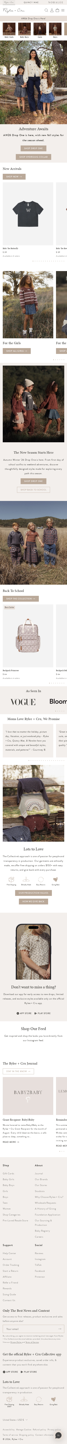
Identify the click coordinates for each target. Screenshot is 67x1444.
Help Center (9, 1253)
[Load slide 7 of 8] (62, 683)
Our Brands (41, 1179)
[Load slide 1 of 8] (49, 683)
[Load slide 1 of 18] (29, 760)
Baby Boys (24, 37)
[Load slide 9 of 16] (49, 261)
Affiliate (7, 1277)
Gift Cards (8, 1173)
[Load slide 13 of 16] (58, 261)
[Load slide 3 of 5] (60, 711)
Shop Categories (11, 1214)
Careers (39, 1237)
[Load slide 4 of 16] (39, 261)
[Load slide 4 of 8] (56, 683)
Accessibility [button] (9, 1430)
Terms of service (10, 1435)
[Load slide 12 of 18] (52, 760)
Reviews (39, 1253)
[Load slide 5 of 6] (62, 359)
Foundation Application (47, 1214)
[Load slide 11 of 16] (54, 261)
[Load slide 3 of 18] (33, 760)
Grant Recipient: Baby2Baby (18, 1120)
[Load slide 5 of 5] (64, 711)
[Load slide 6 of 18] (39, 760)
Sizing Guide (9, 1294)
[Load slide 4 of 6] (60, 359)
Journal (39, 1173)
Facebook (40, 1271)
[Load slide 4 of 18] (35, 760)
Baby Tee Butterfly (10, 248)
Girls (40, 37)
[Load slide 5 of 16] (41, 261)
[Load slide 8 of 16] (47, 261)
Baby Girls (9, 37)
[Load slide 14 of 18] (56, 760)
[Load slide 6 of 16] (43, 261)
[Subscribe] (59, 1329)
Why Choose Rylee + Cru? (49, 1197)
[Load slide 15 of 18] (58, 760)
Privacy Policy (16, 1342)
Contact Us (9, 1300)
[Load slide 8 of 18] (43, 760)
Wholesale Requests (45, 1203)
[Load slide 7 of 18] (41, 760)
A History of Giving (45, 1208)
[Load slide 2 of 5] (58, 711)
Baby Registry (42, 1231)
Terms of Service (32, 1342)
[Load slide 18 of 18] (64, 760)
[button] (63, 10)
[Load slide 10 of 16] (52, 261)
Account (7, 1259)
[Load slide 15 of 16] (62, 261)
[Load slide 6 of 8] (60, 683)
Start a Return (10, 1271)
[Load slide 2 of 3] (62, 1151)
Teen (5, 1203)
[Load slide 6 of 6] (64, 359)
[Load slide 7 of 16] (45, 261)
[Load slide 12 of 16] (56, 261)
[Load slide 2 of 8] (52, 683)
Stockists (40, 1191)
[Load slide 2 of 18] (31, 760)
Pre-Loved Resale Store (15, 1220)
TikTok (38, 1265)
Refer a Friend (10, 1282)
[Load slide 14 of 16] (60, 261)
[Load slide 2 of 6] (56, 359)
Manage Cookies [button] (23, 1430)
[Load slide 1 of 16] (33, 261)
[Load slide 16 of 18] (60, 760)
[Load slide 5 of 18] (37, 760)
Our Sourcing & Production (43, 1222)
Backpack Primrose (11, 670)
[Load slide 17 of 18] (62, 760)
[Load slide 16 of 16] (64, 261)
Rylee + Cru (17, 1439)
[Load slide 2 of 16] (35, 261)
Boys (55, 37)
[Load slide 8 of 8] (64, 683)
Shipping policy (26, 1435)
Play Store (44, 1013)
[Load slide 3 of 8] (54, 683)
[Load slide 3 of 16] (37, 261)
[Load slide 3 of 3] (64, 1151)
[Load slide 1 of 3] (60, 1151)
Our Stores (41, 1185)
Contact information (45, 1435)
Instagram (40, 1259)
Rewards (7, 1288)
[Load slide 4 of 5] (62, 711)
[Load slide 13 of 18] (54, 760)
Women (7, 1208)
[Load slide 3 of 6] (58, 359)
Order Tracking (11, 1265)
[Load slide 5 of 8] (58, 683)
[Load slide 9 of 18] (45, 760)
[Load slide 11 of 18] (49, 760)
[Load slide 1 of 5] (56, 711)
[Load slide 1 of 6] (54, 359)
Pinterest (40, 1277)
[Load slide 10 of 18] (47, 760)
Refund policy (39, 1430)
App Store (26, 1013)
